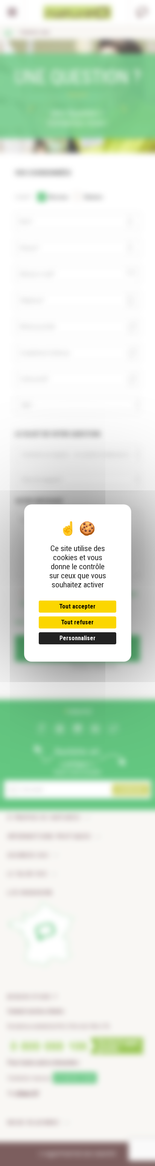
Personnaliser (77, 638)
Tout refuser (77, 622)
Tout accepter (77, 606)
